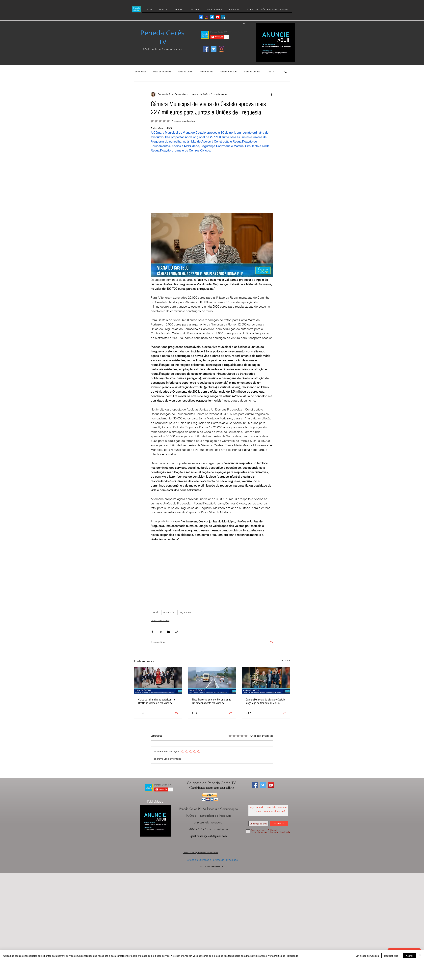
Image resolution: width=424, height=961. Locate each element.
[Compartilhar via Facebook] (152, 631)
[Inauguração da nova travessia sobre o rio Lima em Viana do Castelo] (212, 680)
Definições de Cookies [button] (367, 955)
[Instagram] (206, 17)
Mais (269, 71)
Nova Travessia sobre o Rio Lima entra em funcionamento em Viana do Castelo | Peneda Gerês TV (211, 701)
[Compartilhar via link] (176, 631)
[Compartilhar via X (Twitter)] (160, 631)
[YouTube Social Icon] (271, 785)
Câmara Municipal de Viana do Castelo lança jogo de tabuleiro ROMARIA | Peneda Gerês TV (265, 701)
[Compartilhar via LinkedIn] (168, 631)
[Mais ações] (271, 94)
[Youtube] (218, 17)
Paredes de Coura (228, 71)
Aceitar (409, 955)
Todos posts (140, 71)
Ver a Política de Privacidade (283, 955)
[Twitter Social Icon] (213, 49)
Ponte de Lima (206, 71)
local (155, 612)
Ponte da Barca (185, 71)
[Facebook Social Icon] (206, 49)
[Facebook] (201, 17)
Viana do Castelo (252, 71)
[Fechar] (420, 955)
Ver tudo (285, 660)
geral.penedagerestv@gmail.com (208, 836)
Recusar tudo (391, 955)
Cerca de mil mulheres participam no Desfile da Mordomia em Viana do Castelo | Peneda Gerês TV (157, 701)
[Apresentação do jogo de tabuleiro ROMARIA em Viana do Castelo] (266, 680)
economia (168, 612)
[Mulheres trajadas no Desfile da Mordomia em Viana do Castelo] (158, 680)
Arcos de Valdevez (162, 71)
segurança (185, 612)
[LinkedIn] (223, 17)
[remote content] (212, 180)
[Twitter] (212, 17)
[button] (285, 71)
